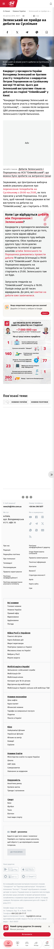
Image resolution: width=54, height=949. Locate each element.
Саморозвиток (13, 768)
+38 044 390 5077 (36, 506)
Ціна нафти (12, 700)
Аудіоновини (12, 620)
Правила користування (12, 572)
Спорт (10, 799)
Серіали (10, 745)
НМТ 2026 (11, 764)
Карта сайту (33, 584)
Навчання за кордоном (17, 771)
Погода (10, 624)
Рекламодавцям (9, 567)
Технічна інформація (37, 562)
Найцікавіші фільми (16, 730)
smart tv (11, 876)
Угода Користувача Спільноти (36, 552)
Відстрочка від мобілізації (18, 684)
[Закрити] (49, 926)
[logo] (11, 3)
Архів (31, 579)
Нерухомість (13, 780)
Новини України (19, 11)
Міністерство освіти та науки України (23, 757)
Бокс (9, 803)
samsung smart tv (29, 876)
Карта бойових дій (15, 640)
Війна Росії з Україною (18, 633)
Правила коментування (38, 558)
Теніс (9, 810)
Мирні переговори (15, 643)
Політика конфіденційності (10, 577)
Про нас (6, 546)
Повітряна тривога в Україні (19, 647)
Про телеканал (9, 559)
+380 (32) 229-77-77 (18, 913)
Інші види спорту (14, 817)
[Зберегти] (47, 32)
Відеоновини (13, 617)
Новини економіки (16, 696)
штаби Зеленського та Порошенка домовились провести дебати (25, 254)
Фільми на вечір (14, 737)
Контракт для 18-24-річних (18, 681)
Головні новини (14, 606)
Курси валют (12, 704)
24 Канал (6, 11)
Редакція (6, 550)
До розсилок (16, 852)
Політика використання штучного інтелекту (12, 583)
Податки (11, 714)
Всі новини (12, 603)
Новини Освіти (14, 753)
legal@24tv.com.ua (33, 916)
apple (29, 869)
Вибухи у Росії (13, 654)
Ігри (30, 588)
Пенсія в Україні (14, 718)
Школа (10, 760)
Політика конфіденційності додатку (39, 546)
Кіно (9, 727)
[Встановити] (27, 931)
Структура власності (37, 575)
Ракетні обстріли (14, 636)
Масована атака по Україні (19, 651)
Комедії (10, 741)
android (11, 869)
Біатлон (10, 814)
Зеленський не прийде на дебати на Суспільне (39, 11)
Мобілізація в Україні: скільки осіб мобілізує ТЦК (28, 688)
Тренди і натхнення (15, 791)
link (30, 517)
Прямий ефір (13, 613)
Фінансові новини (15, 707)
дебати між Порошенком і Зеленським (27, 218)
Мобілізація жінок (15, 677)
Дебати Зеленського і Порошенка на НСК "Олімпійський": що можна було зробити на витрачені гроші (27, 172)
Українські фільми (15, 734)
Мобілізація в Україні (18, 666)
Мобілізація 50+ (14, 673)
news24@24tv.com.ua (12, 506)
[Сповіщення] (51, 3)
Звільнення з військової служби (21, 670)
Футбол (10, 806)
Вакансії (32, 571)
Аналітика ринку (14, 783)
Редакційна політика (11, 554)
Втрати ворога (13, 658)
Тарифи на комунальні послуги (20, 711)
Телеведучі (7, 563)
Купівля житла (13, 787)
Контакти (32, 566)
